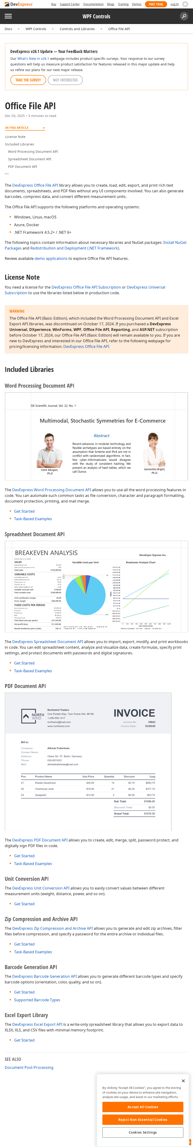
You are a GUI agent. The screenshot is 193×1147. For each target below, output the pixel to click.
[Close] (183, 1081)
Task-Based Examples (33, 518)
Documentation (93, 4)
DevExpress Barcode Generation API (44, 976)
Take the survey (28, 80)
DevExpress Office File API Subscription (86, 287)
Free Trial (156, 4)
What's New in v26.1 (33, 58)
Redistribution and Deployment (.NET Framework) (74, 248)
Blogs (110, 4)
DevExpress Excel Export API (37, 1024)
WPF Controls (36, 29)
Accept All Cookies (143, 1107)
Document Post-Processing (29, 1067)
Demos (136, 4)
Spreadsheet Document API (29, 159)
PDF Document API (22, 166)
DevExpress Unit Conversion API (40, 888)
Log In (175, 4)
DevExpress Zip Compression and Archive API (52, 928)
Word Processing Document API (33, 151)
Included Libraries (19, 144)
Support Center (70, 4)
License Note (15, 136)
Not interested (65, 80)
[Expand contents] (8, 174)
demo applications (51, 258)
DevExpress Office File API (35, 185)
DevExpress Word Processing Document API (51, 489)
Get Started (24, 511)
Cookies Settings (143, 1132)
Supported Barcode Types (37, 999)
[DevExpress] (19, 4)
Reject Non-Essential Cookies (143, 1120)
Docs (8, 29)
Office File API (119, 29)
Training (123, 4)
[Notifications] (185, 4)
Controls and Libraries (77, 29)
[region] (142, 1110)
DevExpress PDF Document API (40, 840)
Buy (53, 4)
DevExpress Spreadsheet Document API (47, 641)
